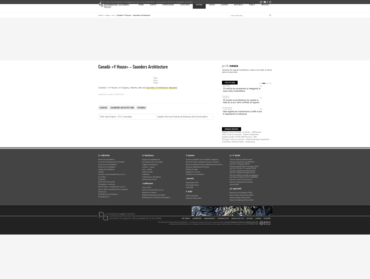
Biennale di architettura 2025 (241, 192)
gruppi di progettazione (151, 159)
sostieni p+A (223, 218)
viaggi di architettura (150, 164)
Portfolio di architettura (195, 174)
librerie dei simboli (149, 192)
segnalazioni (209, 218)
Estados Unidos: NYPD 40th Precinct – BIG (239, 137)
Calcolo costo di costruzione (241, 179)
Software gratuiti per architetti (153, 195)
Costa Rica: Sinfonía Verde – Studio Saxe (238, 142)
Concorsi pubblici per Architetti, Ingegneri (202, 159)
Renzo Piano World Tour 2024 (241, 195)
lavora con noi (237, 218)
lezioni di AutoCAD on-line (152, 190)
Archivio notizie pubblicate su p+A (111, 174)
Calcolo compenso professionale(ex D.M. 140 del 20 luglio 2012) (242, 172)
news (107, 7)
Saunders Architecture (157, 87)
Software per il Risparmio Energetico (156, 197)
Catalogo (101, 179)
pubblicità (197, 218)
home (141, 5)
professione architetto (114, 4)
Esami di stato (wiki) (193, 198)
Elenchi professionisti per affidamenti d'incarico (204, 164)
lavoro (224, 5)
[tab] (260, 83)
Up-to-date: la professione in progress (113, 189)
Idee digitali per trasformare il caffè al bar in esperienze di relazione (242, 112)
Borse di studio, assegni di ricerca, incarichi (202, 162)
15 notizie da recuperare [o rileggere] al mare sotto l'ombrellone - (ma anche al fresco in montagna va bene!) (147, 2)
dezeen (173, 87)
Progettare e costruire (106, 184)
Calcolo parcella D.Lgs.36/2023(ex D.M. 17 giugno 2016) (242, 163)
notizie (199, 5)
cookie (258, 218)
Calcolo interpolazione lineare (241, 182)
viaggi (212, 5)
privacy (250, 218)
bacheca (238, 5)
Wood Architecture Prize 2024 (241, 200)
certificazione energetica (151, 177)
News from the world (106, 182)
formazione (168, 5)
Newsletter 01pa (192, 185)
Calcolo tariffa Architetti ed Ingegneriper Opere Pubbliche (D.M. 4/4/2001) (244, 176)
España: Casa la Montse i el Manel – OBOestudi (241, 132)
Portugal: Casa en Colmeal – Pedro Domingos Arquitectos (245, 139)
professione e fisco (149, 179)
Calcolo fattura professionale (241, 159)
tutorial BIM (234, 184)
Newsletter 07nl (192, 182)
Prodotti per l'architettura (108, 194)
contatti (267, 218)
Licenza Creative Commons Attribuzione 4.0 (241, 222)
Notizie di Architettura (106, 167)
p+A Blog (102, 177)
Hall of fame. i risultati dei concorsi (111, 187)
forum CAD (146, 187)
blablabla (145, 174)
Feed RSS (189, 187)
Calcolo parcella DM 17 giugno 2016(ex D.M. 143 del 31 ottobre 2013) (244, 167)
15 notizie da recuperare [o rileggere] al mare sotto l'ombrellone (241, 89)
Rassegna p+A (104, 197)
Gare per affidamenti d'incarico (197, 167)
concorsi (185, 5)
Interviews (102, 192)
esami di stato (147, 172)
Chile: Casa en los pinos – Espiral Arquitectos (240, 134)
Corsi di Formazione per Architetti (111, 162)
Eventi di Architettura (106, 159)
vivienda (141, 107)
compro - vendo (148, 167)
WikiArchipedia (192, 196)
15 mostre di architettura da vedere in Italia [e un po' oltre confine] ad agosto (241, 101)
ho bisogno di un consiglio (152, 162)
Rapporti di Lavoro (193, 172)
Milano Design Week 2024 (240, 197)
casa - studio (147, 169)
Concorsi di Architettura (107, 164)
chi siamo (186, 218)
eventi (153, 5)
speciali (265, 5)
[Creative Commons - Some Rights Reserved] (265, 223)
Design (101, 172)
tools (252, 5)
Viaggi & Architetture (106, 169)
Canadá (103, 107)
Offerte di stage (192, 169)
